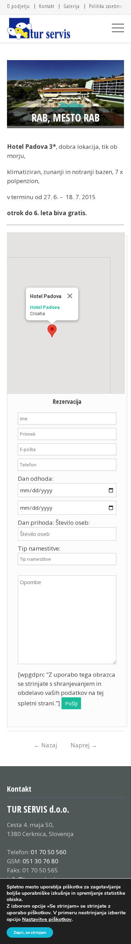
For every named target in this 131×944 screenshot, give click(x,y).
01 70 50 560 (48, 852)
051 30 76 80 (40, 861)
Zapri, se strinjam (30, 932)
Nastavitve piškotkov (47, 919)
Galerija (72, 5)
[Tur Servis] (39, 28)
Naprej (84, 745)
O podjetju (18, 5)
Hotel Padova (45, 307)
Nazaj (45, 745)
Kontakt (46, 5)
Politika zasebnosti (108, 5)
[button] (52, 330)
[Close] (69, 296)
